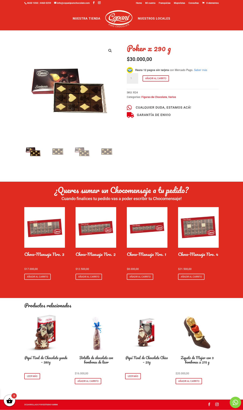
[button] (110, 50)
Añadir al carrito (155, 78)
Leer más (32, 376)
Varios (172, 97)
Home (139, 3)
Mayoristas (179, 3)
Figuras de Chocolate (154, 97)
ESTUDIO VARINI (50, 405)
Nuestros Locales (154, 18)
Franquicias (164, 3)
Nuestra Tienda (86, 18)
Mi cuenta (150, 3)
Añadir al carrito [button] (37, 276)
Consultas (194, 3)
